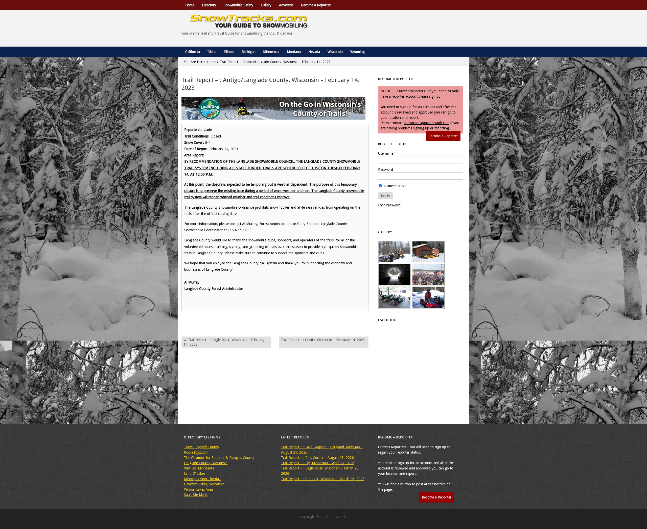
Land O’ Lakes (194, 473)
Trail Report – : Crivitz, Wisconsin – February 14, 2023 (323, 342)
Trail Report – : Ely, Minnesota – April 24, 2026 (317, 463)
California (192, 52)
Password (385, 170)
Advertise (286, 5)
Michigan (249, 52)
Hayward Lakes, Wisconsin (204, 484)
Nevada (314, 52)
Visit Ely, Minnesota (199, 468)
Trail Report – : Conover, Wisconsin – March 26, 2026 (322, 479)
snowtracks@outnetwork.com (426, 123)
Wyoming (357, 52)
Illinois (229, 52)
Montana (294, 52)
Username (385, 153)
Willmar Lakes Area (198, 489)
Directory (209, 5)
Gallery (266, 5)
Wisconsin (335, 52)
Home (189, 5)
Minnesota (271, 52)
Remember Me (394, 186)
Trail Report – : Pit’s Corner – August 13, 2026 (317, 458)
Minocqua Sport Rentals (202, 479)
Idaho (212, 52)
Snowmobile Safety (238, 5)
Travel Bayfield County (201, 447)
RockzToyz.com (196, 452)
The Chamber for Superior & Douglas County (219, 458)
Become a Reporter (316, 5)
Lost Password (389, 205)
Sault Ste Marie (195, 495)
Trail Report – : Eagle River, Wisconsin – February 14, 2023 (223, 342)
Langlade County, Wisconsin (205, 463)
